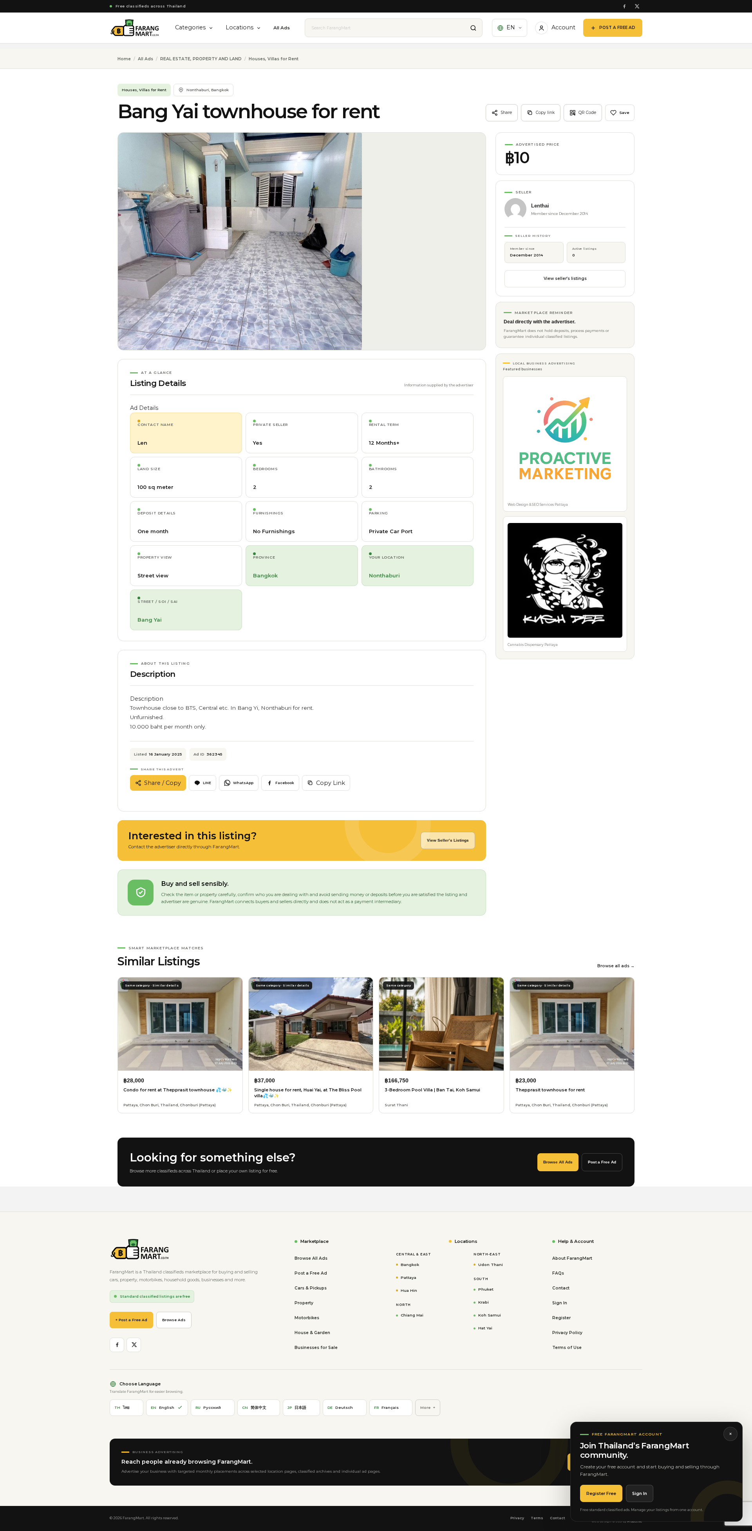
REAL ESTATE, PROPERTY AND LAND (201, 58)
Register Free (601, 1493)
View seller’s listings (565, 278)
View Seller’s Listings (448, 840)
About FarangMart (572, 1258)
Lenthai (540, 206)
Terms (537, 1518)
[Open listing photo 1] (240, 241)
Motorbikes (307, 1317)
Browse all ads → (615, 965)
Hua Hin (409, 1290)
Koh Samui (489, 1315)
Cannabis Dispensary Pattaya (533, 645)
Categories (190, 27)
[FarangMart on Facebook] (624, 6)
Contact (560, 1288)
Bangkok (410, 1264)
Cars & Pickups (311, 1288)
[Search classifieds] (473, 28)
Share (506, 112)
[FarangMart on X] (636, 6)
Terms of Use (567, 1347)
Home (124, 58)
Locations (239, 27)
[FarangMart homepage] (135, 27)
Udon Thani (490, 1264)
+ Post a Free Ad (131, 1320)
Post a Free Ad (602, 1162)
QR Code (587, 112)
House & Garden (312, 1332)
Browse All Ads (558, 1162)
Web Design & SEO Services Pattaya (538, 505)
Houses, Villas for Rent (273, 58)
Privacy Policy (567, 1332)
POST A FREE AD (617, 27)
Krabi (483, 1302)
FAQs (558, 1273)
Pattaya (408, 1277)
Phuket (486, 1289)
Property (304, 1303)
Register (561, 1317)
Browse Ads (174, 1320)
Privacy (517, 1518)
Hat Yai (485, 1327)
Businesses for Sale (316, 1347)
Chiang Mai (412, 1315)
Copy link (545, 112)
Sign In (639, 1493)
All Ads (281, 28)
